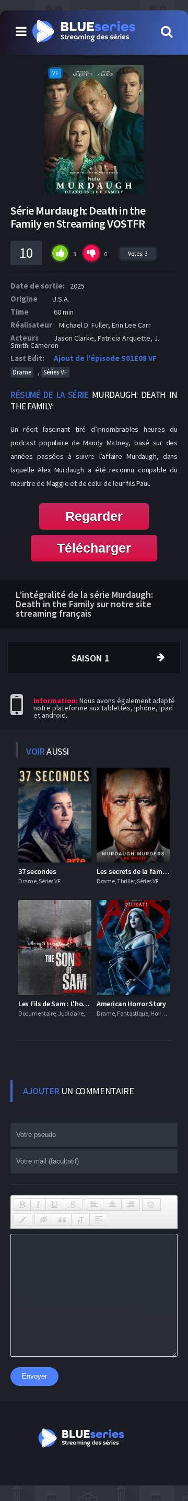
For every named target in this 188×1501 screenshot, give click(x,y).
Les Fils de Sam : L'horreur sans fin (71, 1003)
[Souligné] (54, 1204)
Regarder (94, 516)
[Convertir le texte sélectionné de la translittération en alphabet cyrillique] (80, 1220)
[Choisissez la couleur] (23, 1220)
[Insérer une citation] (62, 1220)
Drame (22, 372)
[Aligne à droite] (130, 1204)
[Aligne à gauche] (94, 1204)
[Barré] (73, 1204)
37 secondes (37, 871)
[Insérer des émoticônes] (151, 1204)
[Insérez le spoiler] (98, 1220)
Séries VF (55, 372)
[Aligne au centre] (112, 1204)
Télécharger (94, 548)
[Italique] (38, 1204)
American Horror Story (131, 1003)
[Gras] (22, 1204)
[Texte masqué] (43, 1220)
